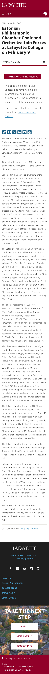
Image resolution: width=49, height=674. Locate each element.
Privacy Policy (26, 667)
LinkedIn (38, 569)
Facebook (18, 569)
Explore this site (11, 61)
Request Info (25, 645)
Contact (31, 555)
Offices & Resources (12, 583)
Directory (7, 578)
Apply (24, 626)
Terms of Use (10, 667)
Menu (9, 13)
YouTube (24, 569)
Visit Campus (24, 636)
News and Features (29, 529)
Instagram (31, 569)
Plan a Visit (17, 555)
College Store (9, 588)
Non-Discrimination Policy (17, 670)
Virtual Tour (9, 598)
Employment (8, 593)
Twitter (11, 569)
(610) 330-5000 (25, 558)
